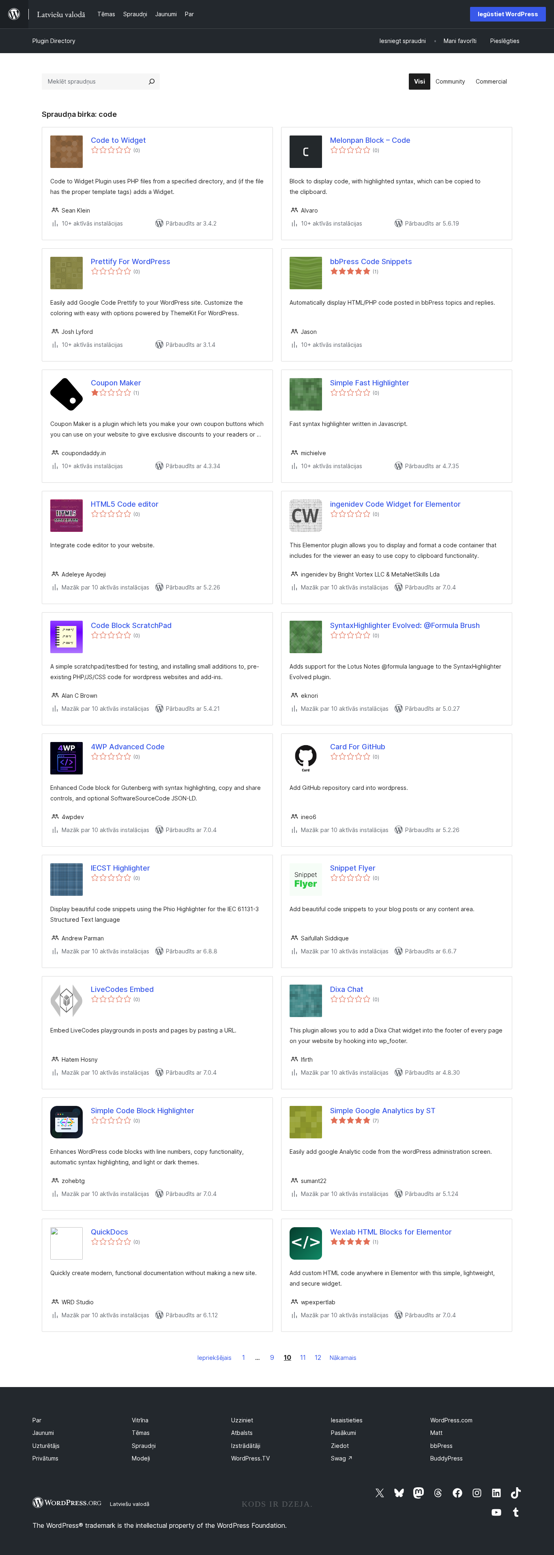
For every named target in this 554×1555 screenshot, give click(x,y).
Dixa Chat (346, 989)
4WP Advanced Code (128, 746)
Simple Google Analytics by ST (383, 1110)
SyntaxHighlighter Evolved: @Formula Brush (405, 625)
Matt (436, 1432)
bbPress (441, 1445)
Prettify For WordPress (130, 261)
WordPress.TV (250, 1458)
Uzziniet (242, 1420)
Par (36, 1420)
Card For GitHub (357, 746)
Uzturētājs (46, 1445)
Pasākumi (343, 1432)
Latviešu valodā (129, 1504)
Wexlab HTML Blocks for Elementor (391, 1232)
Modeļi (141, 1458)
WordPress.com (451, 1420)
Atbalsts (242, 1432)
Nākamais (343, 1357)
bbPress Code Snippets (371, 261)
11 (303, 1357)
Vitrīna (140, 1420)
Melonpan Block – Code (370, 140)
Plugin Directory (53, 40)
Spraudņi (144, 1445)
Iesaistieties (347, 1420)
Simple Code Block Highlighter (142, 1110)
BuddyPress (446, 1458)
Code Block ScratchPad (131, 625)
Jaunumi (43, 1432)
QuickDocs (109, 1232)
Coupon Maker (116, 383)
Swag (342, 1458)
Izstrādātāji (245, 1445)
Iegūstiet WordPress (508, 14)
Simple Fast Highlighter (369, 383)
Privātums (45, 1458)
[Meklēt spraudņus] (152, 81)
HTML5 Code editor (125, 504)
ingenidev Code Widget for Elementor (395, 504)
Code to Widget (118, 140)
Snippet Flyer (353, 868)
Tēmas (141, 1432)
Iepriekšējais (215, 1357)
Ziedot (340, 1445)
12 (318, 1357)
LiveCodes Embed (122, 989)
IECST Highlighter (120, 868)
